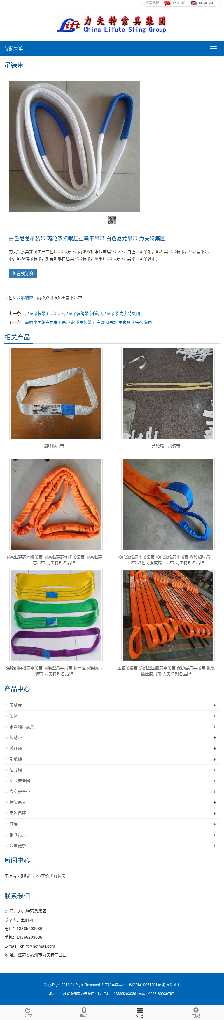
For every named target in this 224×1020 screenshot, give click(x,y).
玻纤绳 (16, 748)
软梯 (14, 824)
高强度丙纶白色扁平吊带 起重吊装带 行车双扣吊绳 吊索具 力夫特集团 (88, 322)
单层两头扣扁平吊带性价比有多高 (35, 875)
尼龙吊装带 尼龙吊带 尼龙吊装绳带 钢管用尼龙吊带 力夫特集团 (82, 313)
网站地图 (173, 985)
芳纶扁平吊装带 (166, 446)
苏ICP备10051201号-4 (145, 985)
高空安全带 (20, 791)
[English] (202, 3)
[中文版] (175, 3)
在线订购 (25, 273)
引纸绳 (16, 759)
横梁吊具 (18, 802)
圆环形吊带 (54, 446)
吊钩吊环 (18, 813)
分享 (28, 1016)
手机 (84, 1016)
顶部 (196, 1016)
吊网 (14, 716)
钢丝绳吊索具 (22, 726)
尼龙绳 (16, 770)
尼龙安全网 (20, 780)
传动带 (16, 737)
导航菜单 (13, 48)
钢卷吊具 (18, 834)
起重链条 (18, 845)
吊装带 (16, 705)
